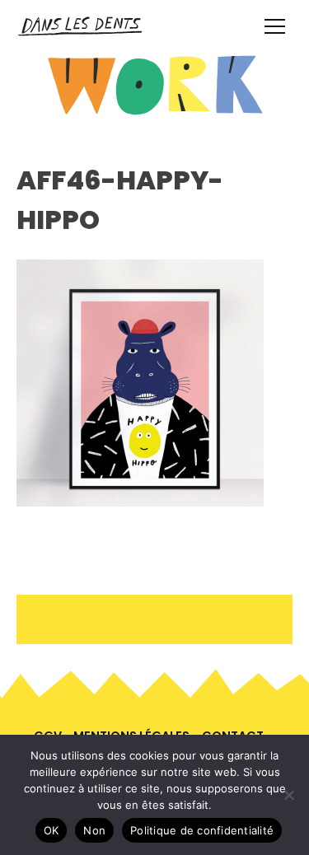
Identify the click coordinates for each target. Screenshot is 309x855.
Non (94, 830)
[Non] (288, 795)
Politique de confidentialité (202, 830)
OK (51, 830)
